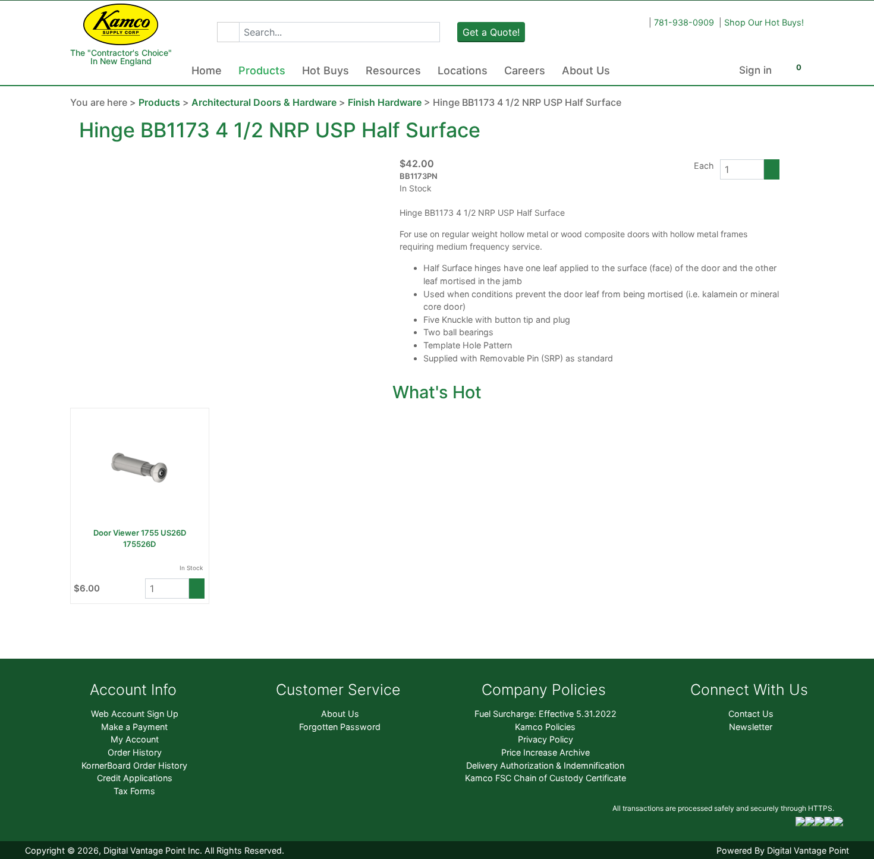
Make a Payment (134, 727)
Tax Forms (134, 791)
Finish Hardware (385, 102)
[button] (228, 32)
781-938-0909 (684, 22)
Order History (135, 752)
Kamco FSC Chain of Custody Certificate (545, 778)
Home (206, 70)
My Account (135, 739)
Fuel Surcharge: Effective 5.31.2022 (545, 714)
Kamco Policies (545, 727)
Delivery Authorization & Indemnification (545, 765)
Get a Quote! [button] (491, 32)
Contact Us (751, 714)
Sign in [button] (755, 70)
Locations (463, 70)
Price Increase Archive (545, 752)
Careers (524, 70)
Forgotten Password (340, 727)
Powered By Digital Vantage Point (782, 850)
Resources (393, 70)
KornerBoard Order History (134, 765)
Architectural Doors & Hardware (264, 102)
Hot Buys (325, 70)
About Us (586, 70)
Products (261, 70)
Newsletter (750, 727)
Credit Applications (134, 778)
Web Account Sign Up (134, 714)
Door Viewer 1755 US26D (139, 532)
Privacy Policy (545, 739)
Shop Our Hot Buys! (764, 22)
